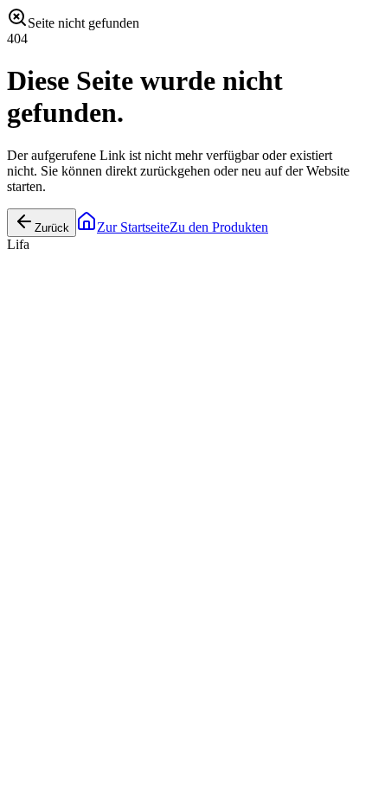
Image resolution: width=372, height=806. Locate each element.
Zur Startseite (133, 227)
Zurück (52, 227)
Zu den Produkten (219, 227)
